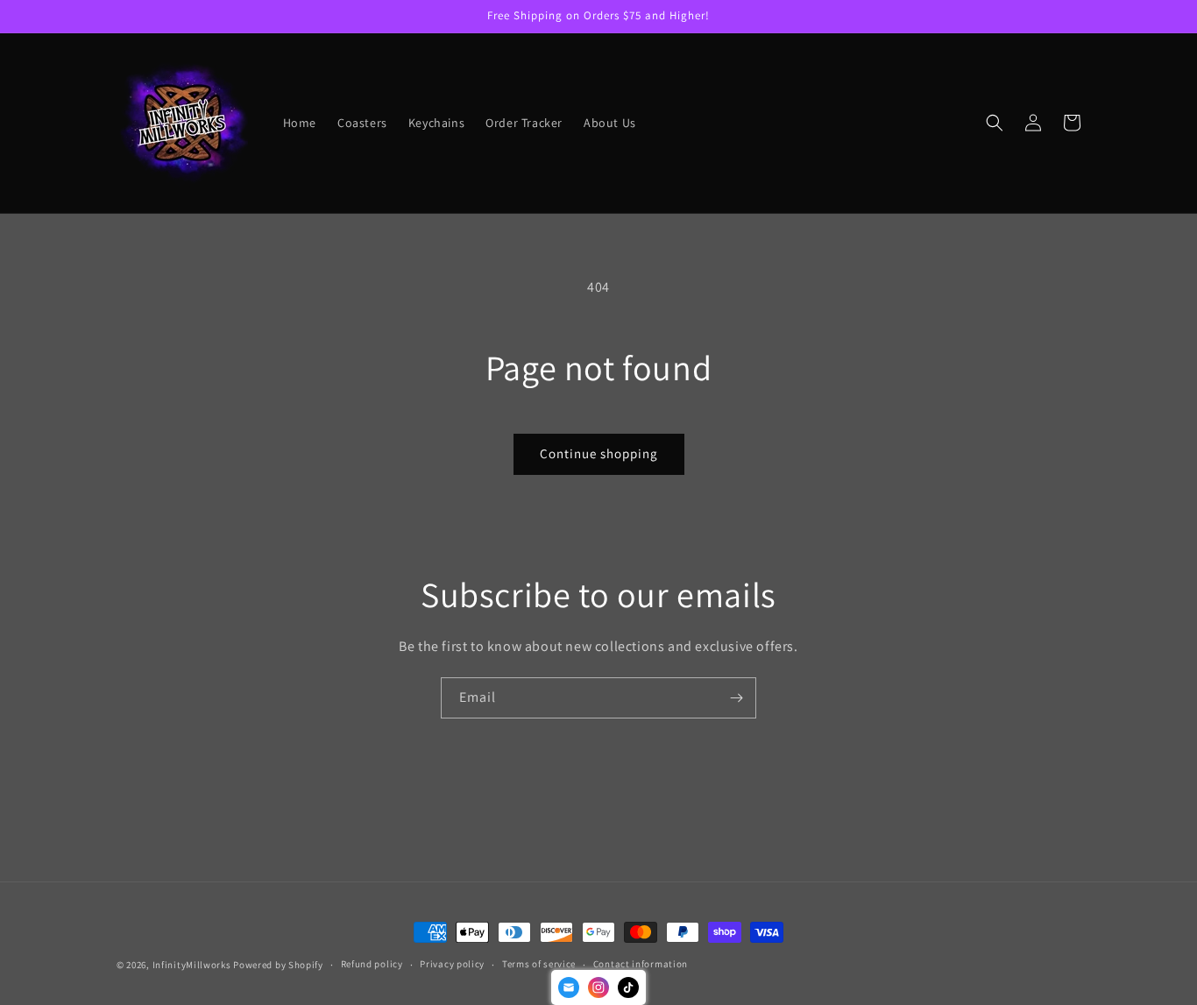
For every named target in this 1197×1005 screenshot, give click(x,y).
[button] (994, 122)
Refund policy (372, 964)
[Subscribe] (736, 697)
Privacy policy (452, 964)
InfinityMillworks (191, 965)
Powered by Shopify (278, 965)
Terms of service (539, 964)
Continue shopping (599, 453)
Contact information (640, 964)
